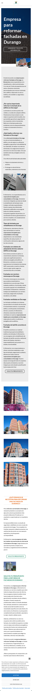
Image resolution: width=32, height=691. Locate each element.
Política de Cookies (7, 688)
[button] (29, 658)
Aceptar (16, 675)
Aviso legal (27, 688)
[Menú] (2, 3)
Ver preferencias (16, 684)
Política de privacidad (18, 688)
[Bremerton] (16, 3)
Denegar (16, 679)
